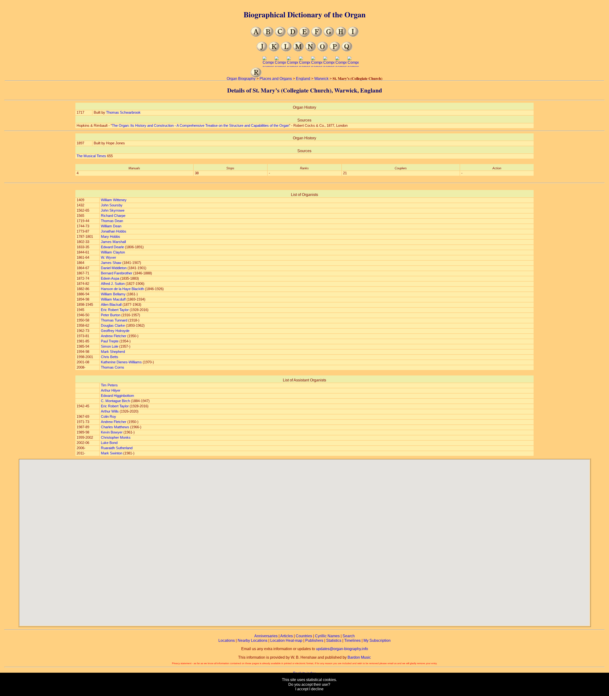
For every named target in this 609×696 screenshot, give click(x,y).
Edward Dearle (112, 247)
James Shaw (111, 263)
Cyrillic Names (327, 636)
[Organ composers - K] (274, 50)
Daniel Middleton (114, 268)
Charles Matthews (115, 427)
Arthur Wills (110, 411)
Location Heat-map (286, 640)
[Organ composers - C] (280, 36)
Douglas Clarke (113, 325)
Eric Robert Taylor (115, 310)
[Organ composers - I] (353, 36)
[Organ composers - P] (334, 50)
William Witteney (114, 200)
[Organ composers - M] (298, 50)
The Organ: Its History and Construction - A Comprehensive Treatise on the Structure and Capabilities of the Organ (200, 125)
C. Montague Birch (115, 401)
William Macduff (113, 299)
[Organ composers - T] (280, 76)
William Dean (111, 226)
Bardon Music (359, 657)
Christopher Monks (116, 437)
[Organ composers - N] (310, 50)
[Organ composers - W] (316, 76)
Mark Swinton (111, 453)
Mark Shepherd (113, 352)
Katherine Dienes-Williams (121, 362)
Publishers (314, 640)
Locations (226, 640)
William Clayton (113, 252)
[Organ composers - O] (322, 50)
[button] (304, 540)
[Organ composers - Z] (353, 76)
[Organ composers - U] (292, 76)
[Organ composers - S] (268, 76)
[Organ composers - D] (292, 36)
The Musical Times (91, 156)
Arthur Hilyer (110, 390)
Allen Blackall (111, 305)
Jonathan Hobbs (113, 231)
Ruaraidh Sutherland (117, 448)
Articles (286, 636)
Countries (304, 636)
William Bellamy (113, 294)
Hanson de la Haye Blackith (122, 289)
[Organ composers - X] (328, 76)
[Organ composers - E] (304, 36)
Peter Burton (110, 315)
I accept (301, 689)
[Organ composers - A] (256, 36)
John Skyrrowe (112, 210)
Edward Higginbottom (117, 396)
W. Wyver (108, 257)
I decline (316, 689)
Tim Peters (109, 385)
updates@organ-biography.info (342, 649)
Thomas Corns (112, 367)
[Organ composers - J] (262, 50)
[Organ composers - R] (256, 76)
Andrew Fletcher (113, 336)
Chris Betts (109, 357)
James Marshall (113, 242)
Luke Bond (109, 443)
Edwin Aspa (110, 278)
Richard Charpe (113, 216)
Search (349, 636)
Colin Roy (108, 417)
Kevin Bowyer (112, 432)
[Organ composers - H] (341, 36)
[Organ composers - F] (316, 36)
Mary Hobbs (110, 236)
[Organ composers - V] (304, 76)
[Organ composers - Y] (341, 76)
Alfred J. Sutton (113, 284)
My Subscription (377, 640)
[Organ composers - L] (286, 50)
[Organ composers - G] (328, 36)
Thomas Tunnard (114, 320)
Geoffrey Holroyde (115, 331)
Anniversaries (266, 636)
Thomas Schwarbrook (123, 112)
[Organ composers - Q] (347, 50)
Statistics (333, 640)
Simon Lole (109, 346)
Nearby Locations (252, 640)
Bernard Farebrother (116, 273)
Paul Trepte (109, 341)
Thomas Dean (112, 221)
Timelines (352, 640)
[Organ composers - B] (268, 36)
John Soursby (112, 205)
